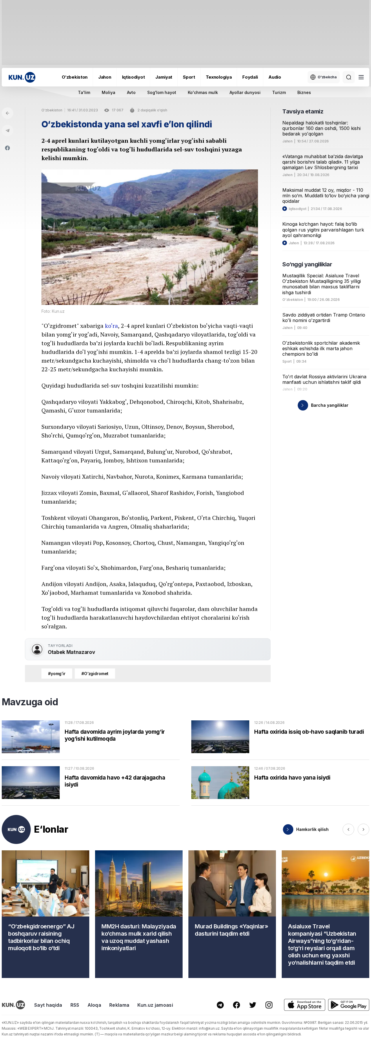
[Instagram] (268, 1004)
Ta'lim (84, 92)
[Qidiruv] (349, 77)
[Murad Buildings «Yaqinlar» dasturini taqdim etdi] (232, 914)
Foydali (250, 77)
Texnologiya (219, 77)
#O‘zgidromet (94, 673)
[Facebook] (7, 148)
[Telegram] (7, 130)
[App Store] (304, 1005)
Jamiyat (163, 77)
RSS (74, 1005)
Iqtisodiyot (133, 77)
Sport (189, 77)
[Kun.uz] (22, 77)
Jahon (104, 77)
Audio (274, 77)
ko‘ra (111, 326)
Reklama (119, 1005)
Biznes (304, 92)
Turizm (279, 92)
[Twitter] (252, 1004)
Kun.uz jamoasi (155, 1005)
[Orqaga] (7, 113)
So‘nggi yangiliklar (307, 264)
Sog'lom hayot (161, 92)
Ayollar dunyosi (245, 92)
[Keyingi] (363, 829)
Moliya (108, 92)
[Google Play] (348, 1005)
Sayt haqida (48, 1005)
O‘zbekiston (75, 77)
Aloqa (94, 1005)
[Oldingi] (348, 829)
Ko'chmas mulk (203, 92)
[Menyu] (361, 77)
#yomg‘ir (57, 673)
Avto (131, 92)
